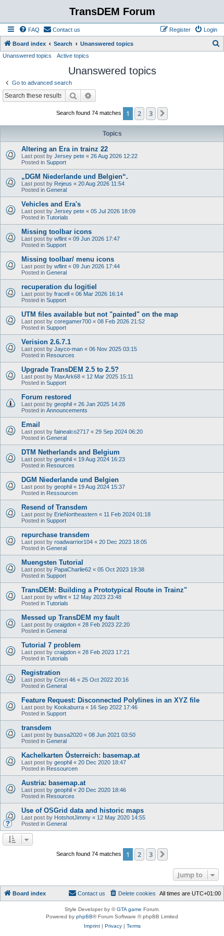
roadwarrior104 (73, 542)
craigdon (65, 624)
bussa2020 (68, 735)
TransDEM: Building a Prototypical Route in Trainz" (104, 590)
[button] (162, 113)
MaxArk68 (67, 376)
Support (56, 162)
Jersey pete (69, 156)
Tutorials (57, 217)
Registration (40, 673)
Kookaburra (69, 707)
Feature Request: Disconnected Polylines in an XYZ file (110, 700)
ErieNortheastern (75, 514)
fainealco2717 (71, 431)
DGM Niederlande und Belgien (70, 480)
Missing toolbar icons (56, 232)
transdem (36, 728)
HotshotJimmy (72, 817)
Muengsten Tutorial (52, 562)
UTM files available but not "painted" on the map (99, 314)
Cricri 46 (65, 680)
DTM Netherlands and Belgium (70, 452)
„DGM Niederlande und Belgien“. (74, 176)
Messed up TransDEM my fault (70, 617)
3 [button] (151, 113)
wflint (60, 239)
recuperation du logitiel (59, 287)
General (56, 190)
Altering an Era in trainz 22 (64, 149)
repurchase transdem (55, 535)
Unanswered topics (27, 56)
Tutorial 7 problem (51, 645)
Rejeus (63, 183)
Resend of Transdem (54, 507)
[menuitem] (29, 29)
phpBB (84, 916)
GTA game (129, 909)
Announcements (67, 410)
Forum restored (46, 397)
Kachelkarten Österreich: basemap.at (80, 755)
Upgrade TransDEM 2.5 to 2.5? (70, 369)
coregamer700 (72, 321)
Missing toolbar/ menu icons (67, 259)
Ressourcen (62, 493)
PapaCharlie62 (72, 569)
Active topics (73, 56)
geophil (63, 404)
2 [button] (139, 113)
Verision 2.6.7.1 (46, 342)
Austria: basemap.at (53, 783)
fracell (61, 294)
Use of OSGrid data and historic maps (82, 810)
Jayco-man (68, 349)
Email (30, 424)
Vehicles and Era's (51, 204)
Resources (60, 355)
